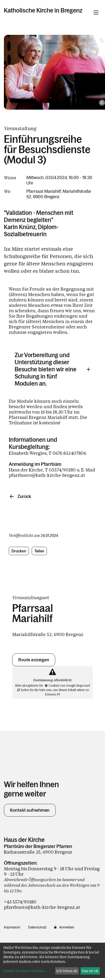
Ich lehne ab (66, 970)
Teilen (39, 551)
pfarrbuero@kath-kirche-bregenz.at (42, 907)
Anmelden (66, 927)
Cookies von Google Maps (66, 685)
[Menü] (96, 12)
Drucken (18, 551)
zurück (24, 496)
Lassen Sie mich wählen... (25, 970)
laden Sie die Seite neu (36, 690)
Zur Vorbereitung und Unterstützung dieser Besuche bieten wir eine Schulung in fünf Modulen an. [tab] (45, 369)
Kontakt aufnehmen (30, 810)
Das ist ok (90, 970)
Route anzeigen (33, 659)
